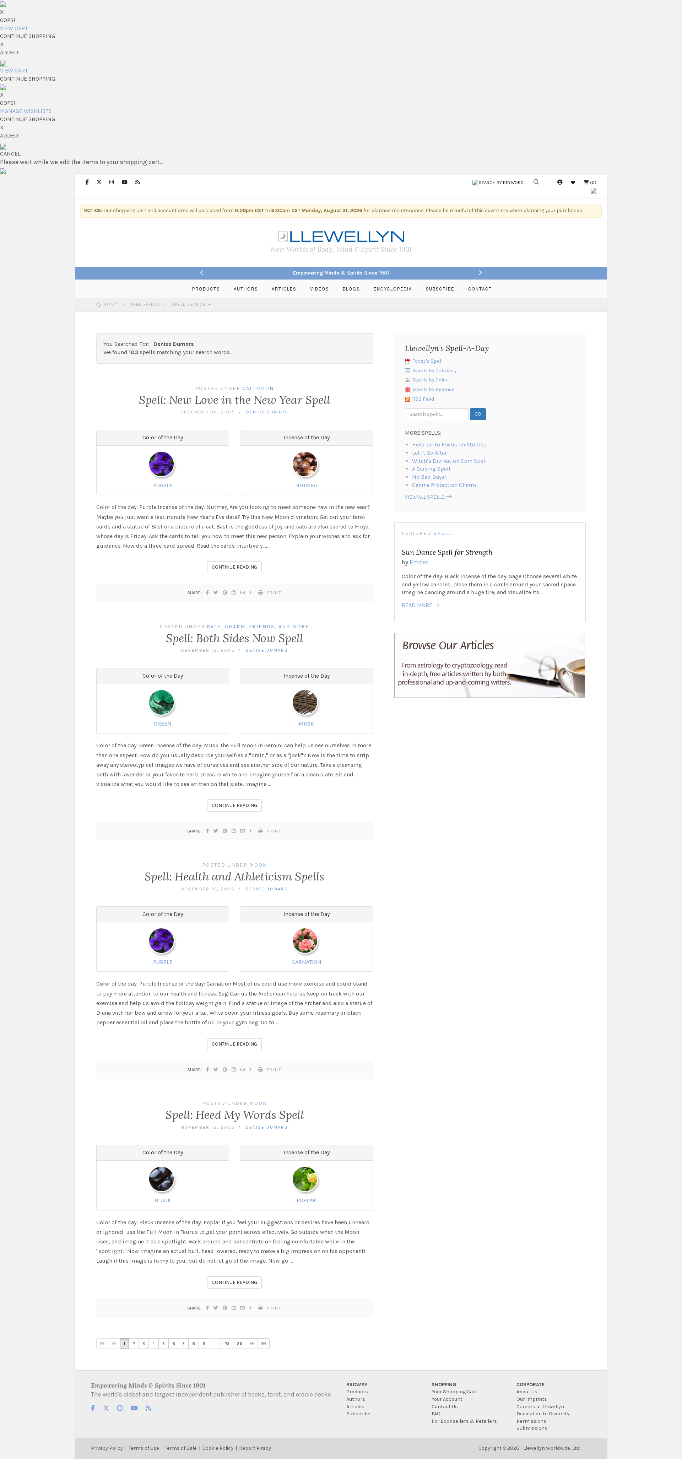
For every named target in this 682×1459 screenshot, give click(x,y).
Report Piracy (255, 1448)
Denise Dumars (267, 411)
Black (163, 1200)
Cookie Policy (217, 1448)
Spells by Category (435, 371)
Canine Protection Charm (444, 485)
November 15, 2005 (208, 1127)
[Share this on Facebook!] (208, 592)
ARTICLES (284, 289)
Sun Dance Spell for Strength (447, 552)
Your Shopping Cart (454, 1392)
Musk (306, 723)
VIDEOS (319, 289)
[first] (102, 1343)
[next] (252, 1343)
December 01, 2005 (208, 888)
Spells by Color (430, 380)
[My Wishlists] (573, 182)
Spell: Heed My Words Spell (235, 1114)
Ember (419, 562)
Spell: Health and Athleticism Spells (234, 876)
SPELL (442, 533)
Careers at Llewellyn (540, 1407)
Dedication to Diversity (542, 1414)
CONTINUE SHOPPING (27, 36)
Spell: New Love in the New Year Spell (234, 399)
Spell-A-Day (145, 304)
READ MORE (417, 605)
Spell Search (189, 304)
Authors (355, 1399)
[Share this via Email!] (242, 592)
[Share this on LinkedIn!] (234, 592)
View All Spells (425, 497)
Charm (235, 627)
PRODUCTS (206, 289)
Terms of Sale (181, 1448)
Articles (355, 1407)
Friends (262, 627)
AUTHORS (246, 289)
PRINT (274, 592)
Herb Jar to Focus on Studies (449, 444)
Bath (214, 627)
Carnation (306, 962)
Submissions (531, 1428)
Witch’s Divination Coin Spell (449, 460)
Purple (163, 485)
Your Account (447, 1399)
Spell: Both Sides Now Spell (234, 638)
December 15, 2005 (208, 650)
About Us (526, 1392)
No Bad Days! (429, 476)
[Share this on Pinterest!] (225, 592)
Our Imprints (531, 1399)
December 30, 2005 (207, 411)
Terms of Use (144, 1448)
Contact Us (445, 1407)
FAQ (436, 1414)
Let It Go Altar (429, 452)
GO (478, 414)
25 (226, 1343)
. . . (215, 1343)
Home (110, 305)
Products (357, 1392)
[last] (264, 1343)
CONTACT (480, 289)
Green (163, 723)
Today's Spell (428, 361)
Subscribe (358, 1414)
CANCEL (10, 153)
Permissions (531, 1421)
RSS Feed (423, 399)
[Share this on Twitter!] (216, 592)
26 (239, 1343)
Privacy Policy (107, 1448)
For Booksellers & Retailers (464, 1421)
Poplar (306, 1200)
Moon (265, 388)
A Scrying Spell (431, 468)
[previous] (114, 1343)
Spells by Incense (434, 389)
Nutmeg (306, 485)
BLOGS (351, 289)
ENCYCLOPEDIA (393, 289)
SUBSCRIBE (440, 289)
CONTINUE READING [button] (234, 567)
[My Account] (559, 182)
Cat (247, 388)
